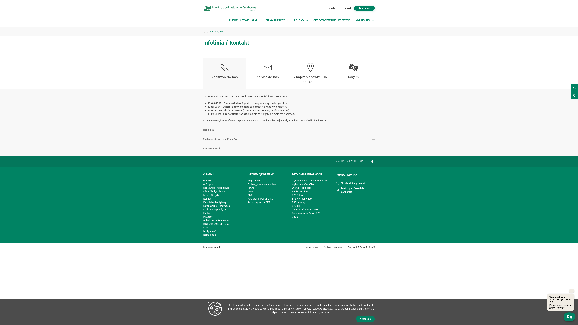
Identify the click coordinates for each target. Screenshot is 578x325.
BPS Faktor (298, 195)
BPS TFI (296, 205)
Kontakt (331, 8)
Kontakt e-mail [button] (211, 148)
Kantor (206, 213)
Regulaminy (254, 180)
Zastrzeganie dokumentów (262, 184)
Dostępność (209, 231)
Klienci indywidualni (214, 191)
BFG (250, 195)
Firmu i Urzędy (211, 195)
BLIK (205, 227)
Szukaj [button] (348, 8)
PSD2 (250, 191)
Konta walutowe (300, 191)
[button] (259, 20)
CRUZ (295, 216)
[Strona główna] (204, 31)
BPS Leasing (298, 202)
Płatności (208, 216)
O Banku (207, 180)
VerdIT (217, 247)
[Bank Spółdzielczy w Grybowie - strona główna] (230, 8)
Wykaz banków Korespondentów (309, 180)
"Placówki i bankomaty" (314, 120)
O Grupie (208, 184)
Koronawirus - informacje (216, 205)
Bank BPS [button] (208, 129)
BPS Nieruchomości (302, 198)
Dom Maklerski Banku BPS (306, 213)
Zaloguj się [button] (364, 8)
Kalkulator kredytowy (214, 202)
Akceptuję (365, 318)
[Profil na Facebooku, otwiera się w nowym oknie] (372, 161)
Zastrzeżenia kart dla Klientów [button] (220, 139)
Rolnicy (207, 198)
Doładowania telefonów (216, 220)
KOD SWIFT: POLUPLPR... (260, 198)
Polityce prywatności (319, 312)
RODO (251, 187)
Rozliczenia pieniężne (215, 209)
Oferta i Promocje (301, 187)
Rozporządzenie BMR (259, 202)
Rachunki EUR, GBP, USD (216, 224)
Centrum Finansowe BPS (305, 209)
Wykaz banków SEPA (303, 184)
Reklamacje (209, 234)
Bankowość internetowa (216, 187)
